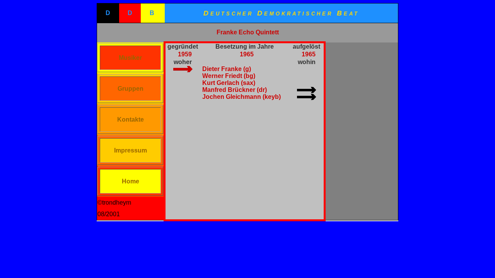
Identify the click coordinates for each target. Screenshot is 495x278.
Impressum (130, 150)
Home (130, 181)
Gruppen (130, 88)
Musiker (130, 57)
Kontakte (130, 119)
